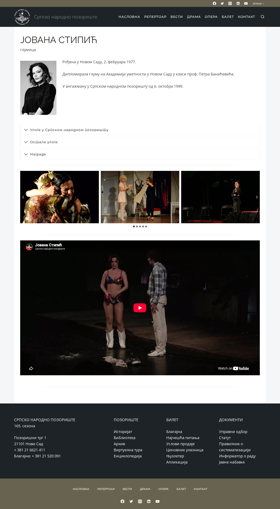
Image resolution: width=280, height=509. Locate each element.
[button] (59, 197)
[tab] (134, 226)
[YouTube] (245, 3)
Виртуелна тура (128, 449)
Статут (225, 437)
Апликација (177, 462)
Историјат (123, 431)
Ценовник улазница (184, 449)
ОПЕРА (211, 17)
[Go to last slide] (23, 197)
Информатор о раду (237, 456)
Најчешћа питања (182, 437)
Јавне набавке (232, 462)
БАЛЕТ (228, 17)
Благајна (174, 431)
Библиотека (124, 437)
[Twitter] (222, 3)
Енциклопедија (128, 456)
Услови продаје (180, 443)
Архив (119, 443)
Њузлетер (175, 456)
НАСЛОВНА (129, 17)
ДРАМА (194, 17)
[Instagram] (230, 3)
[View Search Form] (262, 17)
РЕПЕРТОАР (155, 17)
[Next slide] (257, 197)
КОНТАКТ (246, 17)
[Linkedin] (238, 3)
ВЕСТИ (176, 17)
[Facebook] (214, 3)
